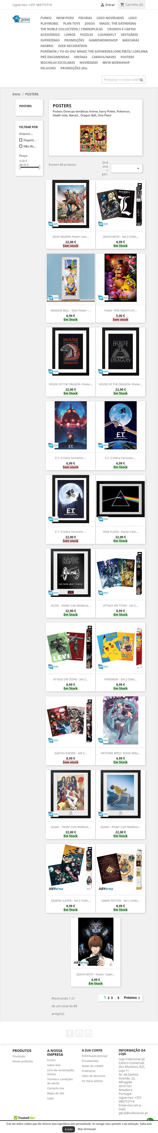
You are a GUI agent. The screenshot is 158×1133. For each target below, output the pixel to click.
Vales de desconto (93, 1076)
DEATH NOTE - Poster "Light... (95, 974)
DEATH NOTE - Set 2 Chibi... (120, 236)
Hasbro (46, 46)
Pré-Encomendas (54, 57)
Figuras (85, 18)
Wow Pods (65, 18)
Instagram (88, 1033)
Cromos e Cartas (121, 29)
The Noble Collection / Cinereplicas (71, 29)
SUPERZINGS (50, 40)
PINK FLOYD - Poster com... (120, 532)
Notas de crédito (92, 1066)
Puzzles (86, 35)
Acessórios (50, 35)
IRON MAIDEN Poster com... (71, 236)
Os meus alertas (92, 1081)
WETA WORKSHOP (116, 62)
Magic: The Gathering (117, 23)
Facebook (70, 1033)
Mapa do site (55, 1093)
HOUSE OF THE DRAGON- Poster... (70, 384)
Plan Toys (71, 23)
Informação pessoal (94, 1056)
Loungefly (107, 35)
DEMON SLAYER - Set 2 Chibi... (70, 900)
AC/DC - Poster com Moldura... (70, 605)
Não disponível (31, 146)
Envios (51, 1060)
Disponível (31, 140)
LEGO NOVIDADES (110, 18)
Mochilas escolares (57, 62)
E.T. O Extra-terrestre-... (70, 458)
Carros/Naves (104, 57)
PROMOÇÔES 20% (74, 68)
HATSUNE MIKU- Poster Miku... (120, 753)
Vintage (80, 57)
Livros (70, 35)
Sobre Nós (54, 1065)
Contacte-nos (55, 1088)
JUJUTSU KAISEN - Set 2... (71, 753)
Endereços (88, 1071)
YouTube (79, 1033)
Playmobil (49, 23)
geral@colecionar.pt (133, 1113)
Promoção (19, 1056)
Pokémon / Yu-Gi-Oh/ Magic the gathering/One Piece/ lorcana (94, 51)
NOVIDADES (89, 62)
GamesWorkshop (103, 40)
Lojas (50, 1098)
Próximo (132, 998)
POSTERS (127, 57)
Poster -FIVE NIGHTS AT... (120, 310)
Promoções (74, 40)
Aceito (69, 1129)
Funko (46, 18)
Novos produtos (23, 1061)
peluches (48, 68)
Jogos (90, 23)
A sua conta (92, 1050)
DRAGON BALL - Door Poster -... (71, 310)
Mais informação (87, 1129)
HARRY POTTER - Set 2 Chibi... (121, 900)
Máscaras (130, 40)
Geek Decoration (72, 46)
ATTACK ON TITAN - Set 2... (120, 605)
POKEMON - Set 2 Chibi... (120, 679)
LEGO (133, 18)
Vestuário (129, 35)
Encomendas (90, 1061)
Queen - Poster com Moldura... (71, 827)
